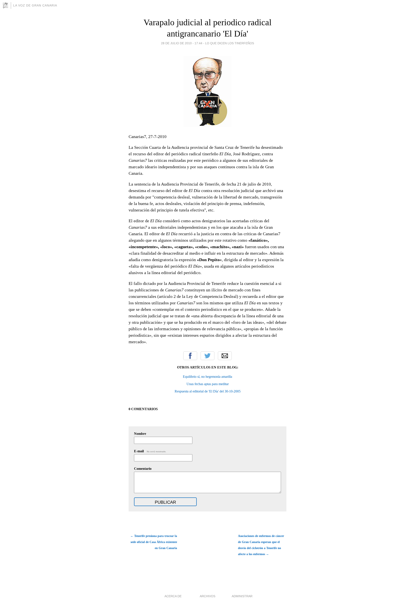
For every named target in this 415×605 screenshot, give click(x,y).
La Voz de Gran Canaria (35, 5)
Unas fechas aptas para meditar (208, 384)
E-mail (150, 451)
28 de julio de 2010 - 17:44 (181, 43)
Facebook (190, 355)
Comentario (143, 468)
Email (225, 355)
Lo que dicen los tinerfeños (229, 43)
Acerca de (173, 596)
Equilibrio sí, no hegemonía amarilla (207, 376)
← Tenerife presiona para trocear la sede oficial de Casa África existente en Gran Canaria (153, 542)
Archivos (207, 596)
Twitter (207, 355)
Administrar (242, 596)
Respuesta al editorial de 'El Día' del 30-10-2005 (208, 391)
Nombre (140, 433)
